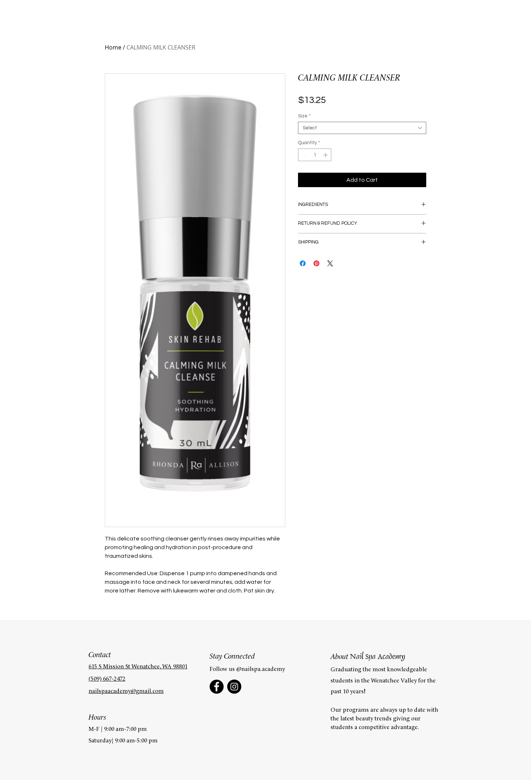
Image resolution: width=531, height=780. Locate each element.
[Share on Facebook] (302, 263)
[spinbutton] (315, 155)
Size (304, 115)
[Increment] (326, 155)
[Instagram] (234, 687)
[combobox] (362, 128)
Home (113, 47)
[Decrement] (303, 155)
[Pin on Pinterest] (316, 263)
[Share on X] (330, 263)
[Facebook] (217, 687)
